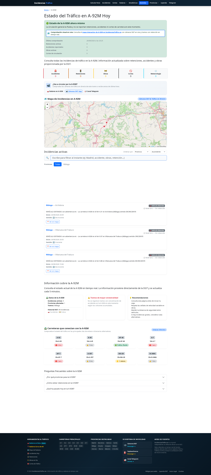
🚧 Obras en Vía (32, 460)
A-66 (71, 449)
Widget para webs (151, 471)
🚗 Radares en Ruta (36, 443)
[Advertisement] (105, 184)
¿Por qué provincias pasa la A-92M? (61, 377)
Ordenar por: (128, 152)
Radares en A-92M (55, 91)
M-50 (61, 449)
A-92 (66, 449)
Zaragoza (107, 446)
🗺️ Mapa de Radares (34, 450)
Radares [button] (122, 3)
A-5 (78, 443)
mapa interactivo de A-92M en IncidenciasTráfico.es (101, 32)
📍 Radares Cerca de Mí (35, 447)
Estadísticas (133, 3)
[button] (47, 104)
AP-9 (70, 446)
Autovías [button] (143, 3)
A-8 (61, 446)
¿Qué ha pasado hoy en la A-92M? (60, 389)
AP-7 (65, 446)
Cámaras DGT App (74, 91)
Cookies (181, 471)
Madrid (94, 443)
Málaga (66, 164)
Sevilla (115, 443)
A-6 (82, 443)
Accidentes (106, 3)
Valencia (108, 443)
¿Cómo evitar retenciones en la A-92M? (62, 383)
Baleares (107, 449)
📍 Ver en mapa (53, 222)
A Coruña (115, 449)
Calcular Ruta (95, 3)
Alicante (100, 446)
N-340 (77, 449)
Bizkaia (115, 446)
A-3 (69, 443)
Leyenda (164, 3)
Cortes (115, 3)
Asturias (94, 449)
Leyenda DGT (163, 471)
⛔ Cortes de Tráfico (33, 464)
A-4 (74, 443)
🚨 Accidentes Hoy (33, 453)
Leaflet (152, 146)
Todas (57, 164)
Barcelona (101, 443)
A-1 (61, 443)
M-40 (80, 446)
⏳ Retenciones (32, 457)
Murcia (101, 449)
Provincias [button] (154, 3)
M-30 (75, 446)
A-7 (86, 443)
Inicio (46, 10)
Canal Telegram (92, 91)
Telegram (172, 3)
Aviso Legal (173, 471)
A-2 (65, 443)
